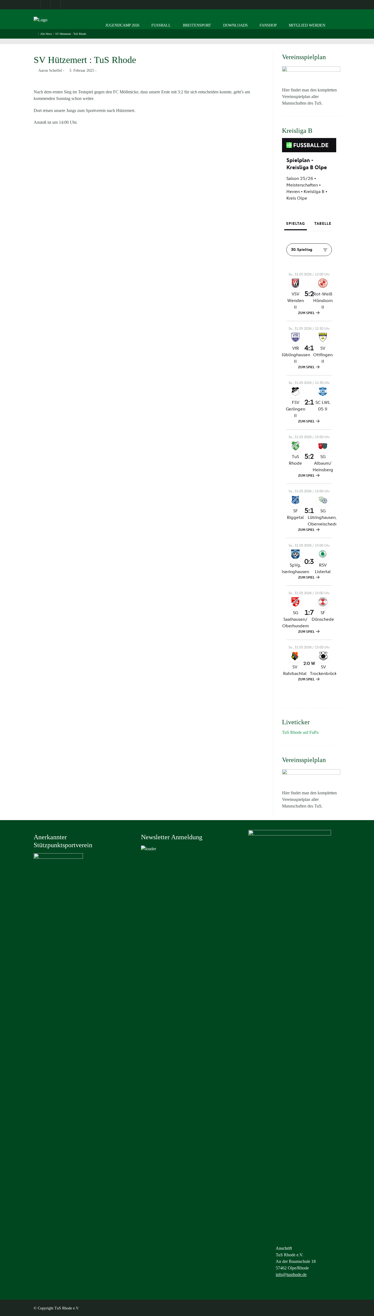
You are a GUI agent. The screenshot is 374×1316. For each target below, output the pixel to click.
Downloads (235, 25)
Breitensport (197, 25)
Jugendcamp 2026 (122, 25)
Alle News (46, 33)
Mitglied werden (307, 25)
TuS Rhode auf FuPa (300, 732)
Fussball (161, 25)
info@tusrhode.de (291, 1274)
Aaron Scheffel (50, 70)
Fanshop (268, 25)
